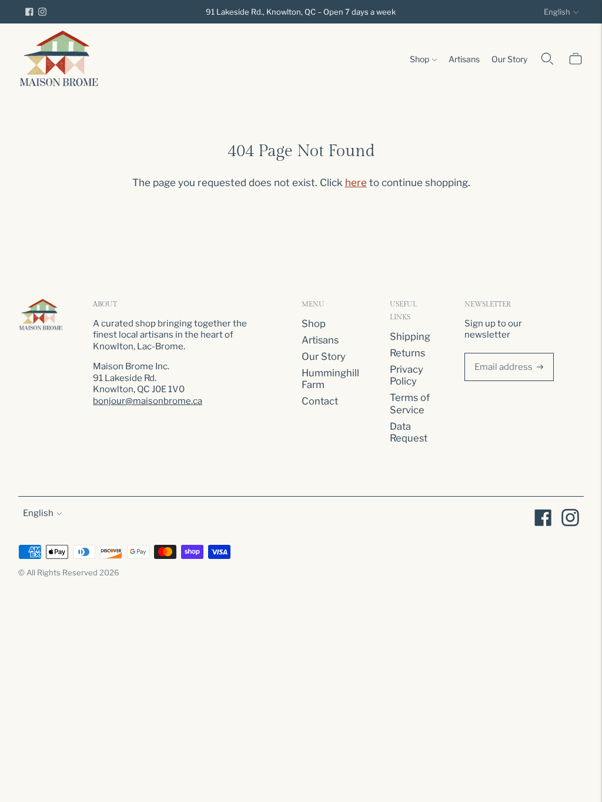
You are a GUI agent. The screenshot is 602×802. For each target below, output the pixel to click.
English (557, 11)
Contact (320, 401)
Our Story (509, 59)
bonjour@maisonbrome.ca (147, 401)
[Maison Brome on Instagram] (42, 12)
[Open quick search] (547, 59)
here (356, 182)
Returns (407, 353)
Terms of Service (410, 404)
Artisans (464, 59)
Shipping (410, 336)
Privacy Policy (406, 375)
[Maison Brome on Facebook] (29, 12)
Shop (419, 59)
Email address (501, 351)
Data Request (408, 432)
